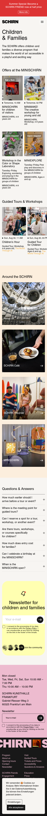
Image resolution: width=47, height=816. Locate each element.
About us (6, 758)
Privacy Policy (31, 628)
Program (6, 755)
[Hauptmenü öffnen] (42, 22)
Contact (5, 764)
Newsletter (7, 767)
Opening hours (9, 761)
